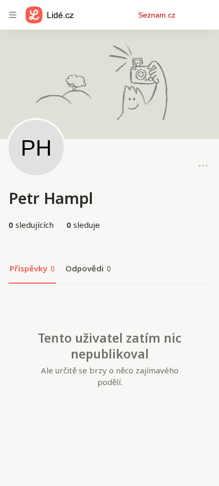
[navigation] (12, 14)
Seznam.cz (156, 15)
